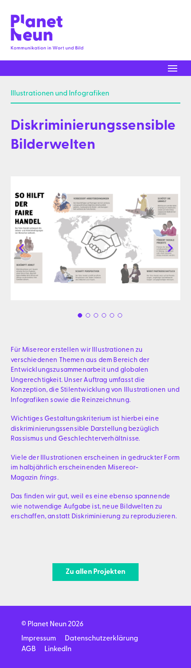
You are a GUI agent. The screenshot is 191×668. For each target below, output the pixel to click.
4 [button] (104, 315)
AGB (28, 649)
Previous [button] (21, 247)
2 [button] (88, 315)
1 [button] (80, 315)
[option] (95, 238)
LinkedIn (58, 649)
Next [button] (169, 247)
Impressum (38, 638)
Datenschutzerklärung (101, 638)
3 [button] (96, 315)
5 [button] (112, 315)
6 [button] (120, 315)
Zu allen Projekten (95, 572)
